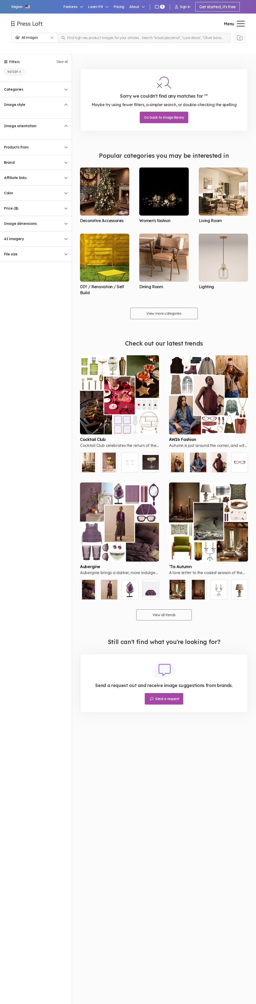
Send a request (166, 699)
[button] (21, 7)
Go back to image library (164, 117)
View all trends (164, 615)
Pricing (119, 7)
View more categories (164, 313)
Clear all (62, 62)
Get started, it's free (217, 6)
